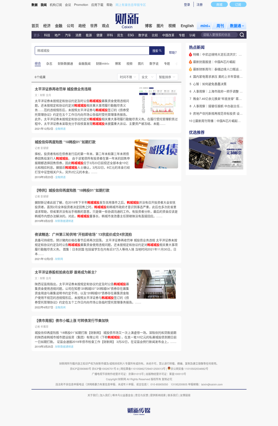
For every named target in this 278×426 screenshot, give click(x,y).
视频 (172, 25)
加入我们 (105, 395)
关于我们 (93, 395)
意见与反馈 (141, 395)
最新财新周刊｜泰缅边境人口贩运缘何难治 (222, 69)
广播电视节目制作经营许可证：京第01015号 (118, 374)
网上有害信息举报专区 (131, 4)
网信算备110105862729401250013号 (143, 368)
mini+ (205, 25)
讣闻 (192, 35)
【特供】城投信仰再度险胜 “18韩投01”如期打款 (72, 190)
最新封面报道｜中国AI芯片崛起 (214, 61)
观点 (105, 25)
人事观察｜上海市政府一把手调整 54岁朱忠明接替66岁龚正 (233, 91)
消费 (78, 35)
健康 (99, 35)
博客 (148, 25)
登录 (187, 4)
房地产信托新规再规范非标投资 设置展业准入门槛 (227, 113)
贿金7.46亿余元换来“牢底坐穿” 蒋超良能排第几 (225, 98)
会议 (68, 4)
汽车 (68, 35)
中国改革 (168, 35)
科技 (47, 35)
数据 (34, 4)
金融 (58, 25)
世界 (94, 25)
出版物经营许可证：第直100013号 (166, 374)
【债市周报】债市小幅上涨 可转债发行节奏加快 (72, 320)
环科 (110, 35)
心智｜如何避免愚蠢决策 (210, 84)
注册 (200, 4)
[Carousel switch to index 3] (239, 165)
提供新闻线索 (158, 395)
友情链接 (185, 395)
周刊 (220, 25)
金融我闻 (60, 307)
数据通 (235, 25)
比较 (155, 35)
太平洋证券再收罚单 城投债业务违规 (63, 89)
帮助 (109, 4)
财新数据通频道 (64, 221)
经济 (47, 25)
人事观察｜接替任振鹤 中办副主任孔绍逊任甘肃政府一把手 (233, 106)
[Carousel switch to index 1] (232, 165)
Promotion (81, 4)
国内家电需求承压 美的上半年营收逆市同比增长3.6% (229, 76)
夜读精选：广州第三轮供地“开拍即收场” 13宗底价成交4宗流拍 (83, 234)
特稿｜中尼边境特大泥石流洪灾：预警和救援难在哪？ (229, 54)
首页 (35, 25)
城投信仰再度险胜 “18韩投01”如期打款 (65, 142)
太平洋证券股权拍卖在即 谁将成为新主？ (66, 272)
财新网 (59, 259)
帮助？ (173, 52)
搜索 (155, 51)
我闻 (44, 4)
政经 (82, 25)
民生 (120, 35)
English (187, 25)
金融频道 (60, 128)
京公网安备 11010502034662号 (189, 368)
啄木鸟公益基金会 (123, 395)
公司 (70, 25)
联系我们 (173, 395)
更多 (37, 35)
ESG (131, 35)
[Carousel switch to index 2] (236, 165)
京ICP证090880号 (80, 368)
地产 (58, 35)
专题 (182, 35)
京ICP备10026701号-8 (105, 368)
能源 (89, 35)
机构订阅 (56, 4)
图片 (160, 25)
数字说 (142, 35)
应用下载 (97, 4)
